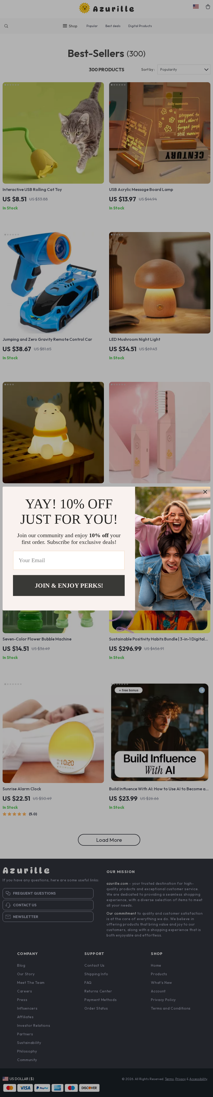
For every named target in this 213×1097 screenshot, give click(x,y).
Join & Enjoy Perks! (69, 585)
